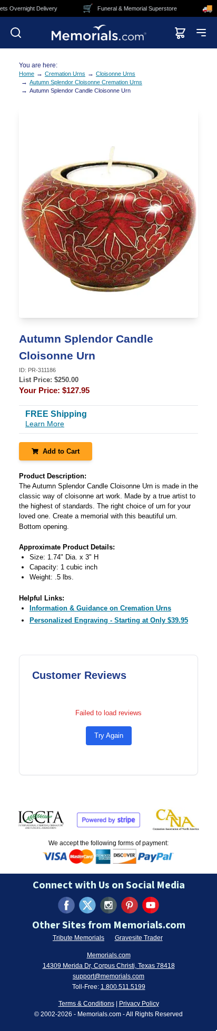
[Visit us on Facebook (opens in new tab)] (66, 905)
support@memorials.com (108, 976)
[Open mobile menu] (201, 32)
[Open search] (15, 32)
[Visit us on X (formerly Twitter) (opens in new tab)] (87, 905)
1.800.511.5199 (123, 986)
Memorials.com (109, 955)
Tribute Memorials (78, 938)
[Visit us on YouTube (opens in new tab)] (150, 905)
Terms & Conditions (86, 1003)
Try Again (108, 735)
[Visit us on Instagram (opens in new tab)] (108, 905)
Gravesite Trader (139, 938)
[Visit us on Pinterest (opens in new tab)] (129, 905)
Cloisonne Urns (115, 74)
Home (26, 74)
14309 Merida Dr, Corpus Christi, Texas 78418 (109, 965)
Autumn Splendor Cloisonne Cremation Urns (85, 82)
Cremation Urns (65, 74)
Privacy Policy (139, 1003)
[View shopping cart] (180, 32)
